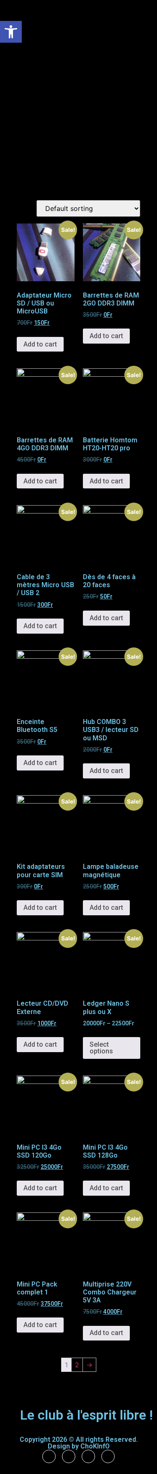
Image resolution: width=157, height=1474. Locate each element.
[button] (11, 32)
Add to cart (40, 344)
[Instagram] (88, 1456)
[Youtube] (108, 1456)
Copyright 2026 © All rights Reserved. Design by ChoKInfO (79, 1442)
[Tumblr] (68, 1456)
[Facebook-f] (49, 1456)
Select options (101, 1047)
